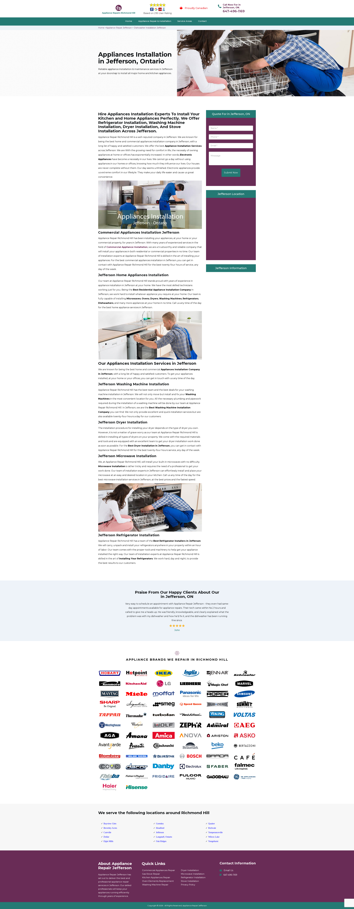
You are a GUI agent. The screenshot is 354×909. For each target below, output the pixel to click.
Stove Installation (190, 881)
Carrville (107, 832)
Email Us (228, 870)
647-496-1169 (234, 11)
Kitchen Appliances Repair (156, 877)
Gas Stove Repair (151, 874)
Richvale (212, 828)
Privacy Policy (188, 884)
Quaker (211, 823)
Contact (202, 21)
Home (128, 21)
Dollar (106, 837)
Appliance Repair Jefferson (119, 28)
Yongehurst (213, 841)
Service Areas (184, 21)
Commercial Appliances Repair (158, 870)
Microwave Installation (192, 874)
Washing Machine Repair (155, 884)
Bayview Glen (110, 823)
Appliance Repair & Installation (154, 21)
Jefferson (160, 832)
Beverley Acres (110, 828)
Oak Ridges (161, 841)
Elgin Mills (108, 841)
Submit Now (231, 172)
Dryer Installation (190, 870)
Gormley (160, 823)
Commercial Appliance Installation (127, 247)
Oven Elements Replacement (158, 881)
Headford (160, 828)
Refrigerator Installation (193, 877)
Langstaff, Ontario (164, 837)
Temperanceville (215, 832)
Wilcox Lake (213, 837)
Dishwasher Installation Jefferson (150, 28)
